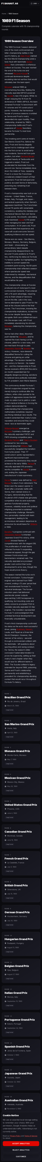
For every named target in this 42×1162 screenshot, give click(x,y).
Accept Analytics (21, 1144)
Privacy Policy (15, 1136)
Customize (21, 1156)
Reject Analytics (21, 1150)
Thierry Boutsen (30, 440)
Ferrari (7, 480)
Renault (15, 428)
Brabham (20, 629)
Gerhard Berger (27, 156)
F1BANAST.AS (9, 3)
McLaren (17, 73)
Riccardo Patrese (12, 440)
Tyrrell (7, 540)
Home (4, 14)
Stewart (28, 629)
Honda (25, 73)
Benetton (27, 348)
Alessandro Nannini (13, 348)
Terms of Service (30, 1136)
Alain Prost (25, 56)
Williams (8, 428)
